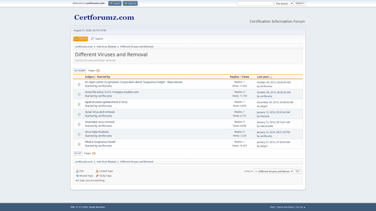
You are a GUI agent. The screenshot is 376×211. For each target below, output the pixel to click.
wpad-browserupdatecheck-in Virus (106, 102)
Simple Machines (97, 207)
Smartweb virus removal (99, 122)
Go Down (79, 70)
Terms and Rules (285, 207)
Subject (90, 77)
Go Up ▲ (301, 207)
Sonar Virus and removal (99, 112)
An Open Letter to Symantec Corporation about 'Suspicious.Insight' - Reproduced (133, 82)
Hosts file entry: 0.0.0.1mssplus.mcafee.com (112, 92)
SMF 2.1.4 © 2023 (79, 207)
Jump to (249, 171)
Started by (103, 77)
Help (272, 207)
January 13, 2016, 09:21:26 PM (273, 132)
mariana (264, 116)
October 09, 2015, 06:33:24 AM (274, 92)
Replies (234, 77)
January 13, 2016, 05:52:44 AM (273, 112)
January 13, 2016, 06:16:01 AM (273, 122)
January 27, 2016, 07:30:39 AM (273, 142)
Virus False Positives (97, 132)
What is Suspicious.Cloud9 (100, 142)
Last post (263, 77)
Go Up (77, 153)
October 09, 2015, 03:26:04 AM (274, 82)
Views (245, 77)
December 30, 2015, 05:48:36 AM (275, 102)
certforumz (105, 86)
